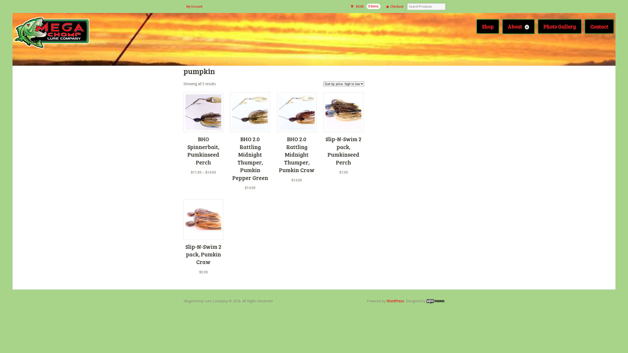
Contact (599, 26)
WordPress (395, 301)
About (515, 26)
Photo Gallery (559, 26)
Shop (488, 26)
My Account (194, 6)
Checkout (396, 6)
